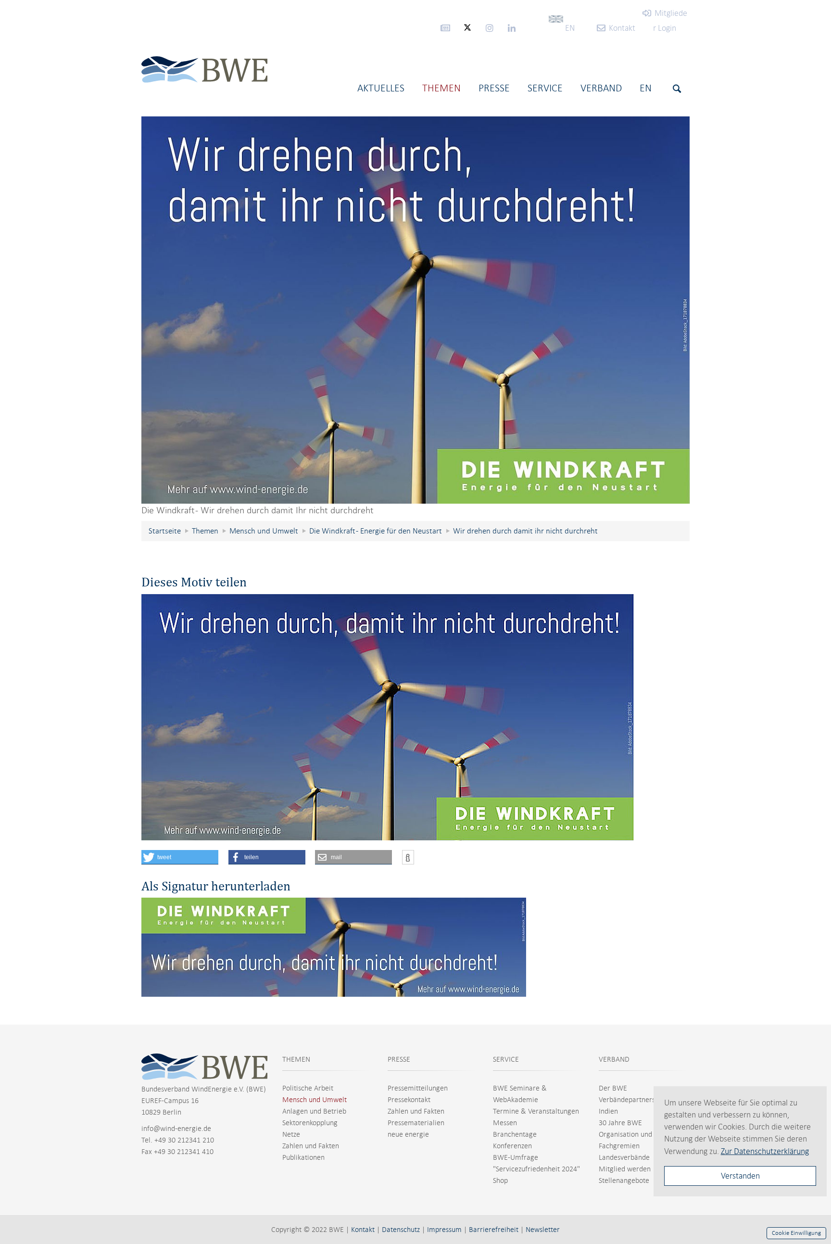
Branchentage (515, 1134)
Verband (601, 87)
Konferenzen (512, 1146)
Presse (494, 87)
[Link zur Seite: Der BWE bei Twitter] (467, 31)
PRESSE (399, 1059)
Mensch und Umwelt (314, 1099)
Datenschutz (401, 1229)
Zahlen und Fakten (310, 1146)
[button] (179, 857)
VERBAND (614, 1059)
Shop (500, 1180)
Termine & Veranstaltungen (536, 1111)
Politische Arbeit (307, 1088)
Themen (441, 87)
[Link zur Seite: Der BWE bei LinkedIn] (511, 27)
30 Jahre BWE (620, 1123)
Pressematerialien (416, 1123)
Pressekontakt (409, 1099)
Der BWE (613, 1088)
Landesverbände (624, 1157)
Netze (291, 1134)
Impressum (444, 1229)
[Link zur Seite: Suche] (676, 89)
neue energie (408, 1134)
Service (545, 87)
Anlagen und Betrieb (314, 1111)
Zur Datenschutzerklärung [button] (765, 1151)
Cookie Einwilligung (796, 1233)
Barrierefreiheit (493, 1229)
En (646, 87)
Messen (505, 1123)
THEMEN (296, 1059)
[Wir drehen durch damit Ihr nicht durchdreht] (415, 310)
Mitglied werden (625, 1169)
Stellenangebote (624, 1180)
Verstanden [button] (740, 1175)
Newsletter (543, 1229)
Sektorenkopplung (310, 1123)
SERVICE (506, 1059)
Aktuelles (380, 87)
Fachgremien (619, 1146)
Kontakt (363, 1229)
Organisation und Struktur (639, 1134)
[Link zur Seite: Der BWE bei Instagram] (489, 27)
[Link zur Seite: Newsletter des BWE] (445, 27)
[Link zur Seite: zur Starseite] (204, 80)
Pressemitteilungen (418, 1088)
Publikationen (303, 1157)
